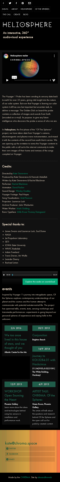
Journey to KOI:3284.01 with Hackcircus (43, 360)
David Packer (18, 187)
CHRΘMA (25, 477)
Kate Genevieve (20, 173)
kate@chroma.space (21, 443)
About (15, 9)
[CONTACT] (29, 3)
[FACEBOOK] (16, 3)
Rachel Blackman (20, 184)
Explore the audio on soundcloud (40, 281)
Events (5, 9)
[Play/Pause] (4, 275)
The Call (7, 14)
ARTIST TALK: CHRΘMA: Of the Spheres (43, 395)
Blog (25, 14)
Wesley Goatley (23, 191)
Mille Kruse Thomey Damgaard (31, 212)
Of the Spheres (42, 9)
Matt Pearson (26, 198)
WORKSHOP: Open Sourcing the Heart (14, 395)
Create (17, 14)
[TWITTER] (10, 3)
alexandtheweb (45, 477)
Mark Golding (23, 208)
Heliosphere (26, 9)
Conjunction (39, 335)
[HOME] (3, 3)
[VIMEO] (22, 3)
